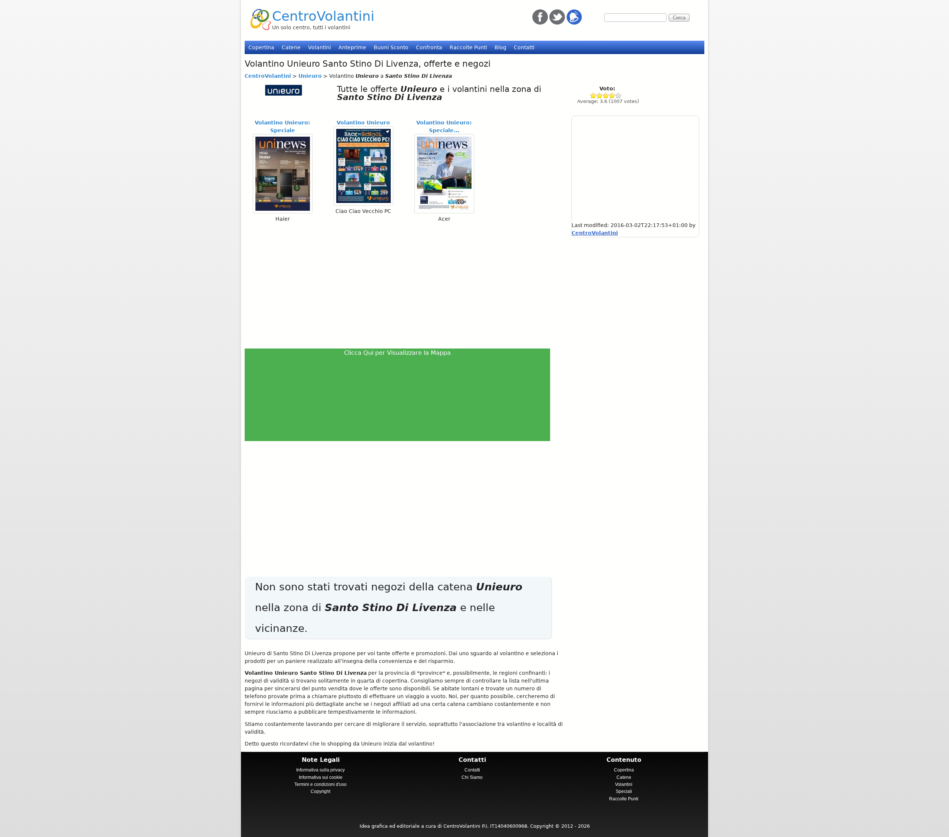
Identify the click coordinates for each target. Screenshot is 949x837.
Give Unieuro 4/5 (612, 95)
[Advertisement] (400, 285)
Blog (500, 47)
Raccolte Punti (468, 47)
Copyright (320, 791)
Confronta (429, 47)
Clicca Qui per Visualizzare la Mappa (397, 352)
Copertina (261, 47)
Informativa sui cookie (321, 777)
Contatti (524, 47)
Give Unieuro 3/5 (606, 95)
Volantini (319, 47)
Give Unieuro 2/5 (599, 95)
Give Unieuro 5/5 (618, 95)
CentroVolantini (323, 16)
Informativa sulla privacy (320, 770)
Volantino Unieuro (363, 123)
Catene (291, 47)
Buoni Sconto (391, 47)
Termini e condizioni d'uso (320, 784)
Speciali (624, 791)
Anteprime (352, 47)
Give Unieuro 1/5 (593, 95)
